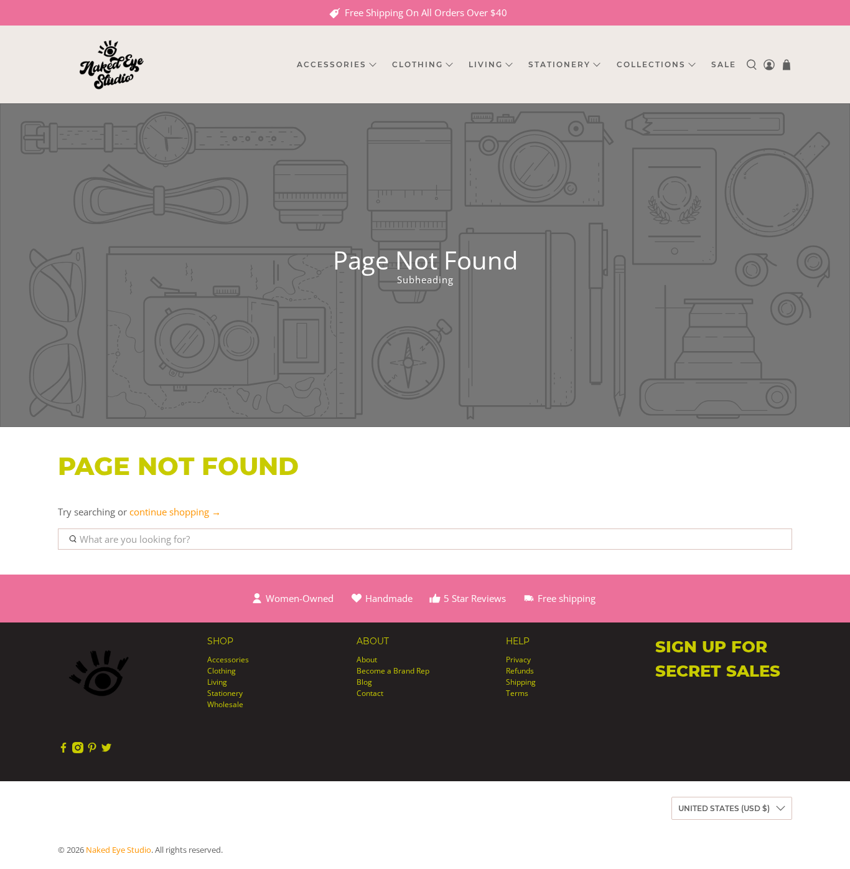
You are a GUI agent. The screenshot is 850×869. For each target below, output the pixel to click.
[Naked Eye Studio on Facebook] (63, 750)
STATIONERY (559, 64)
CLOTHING (417, 64)
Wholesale (225, 704)
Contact (370, 693)
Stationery (225, 693)
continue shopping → (175, 511)
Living (217, 682)
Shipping (521, 682)
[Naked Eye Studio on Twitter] (106, 750)
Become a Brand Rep (393, 670)
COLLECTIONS (651, 64)
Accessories (228, 659)
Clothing (221, 670)
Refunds (520, 670)
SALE (723, 64)
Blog (364, 682)
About (367, 659)
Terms (517, 693)
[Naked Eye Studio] (111, 64)
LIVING (486, 64)
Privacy (518, 659)
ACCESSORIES (332, 64)
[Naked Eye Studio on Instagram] (77, 750)
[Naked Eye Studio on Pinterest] (92, 750)
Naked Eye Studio (118, 850)
